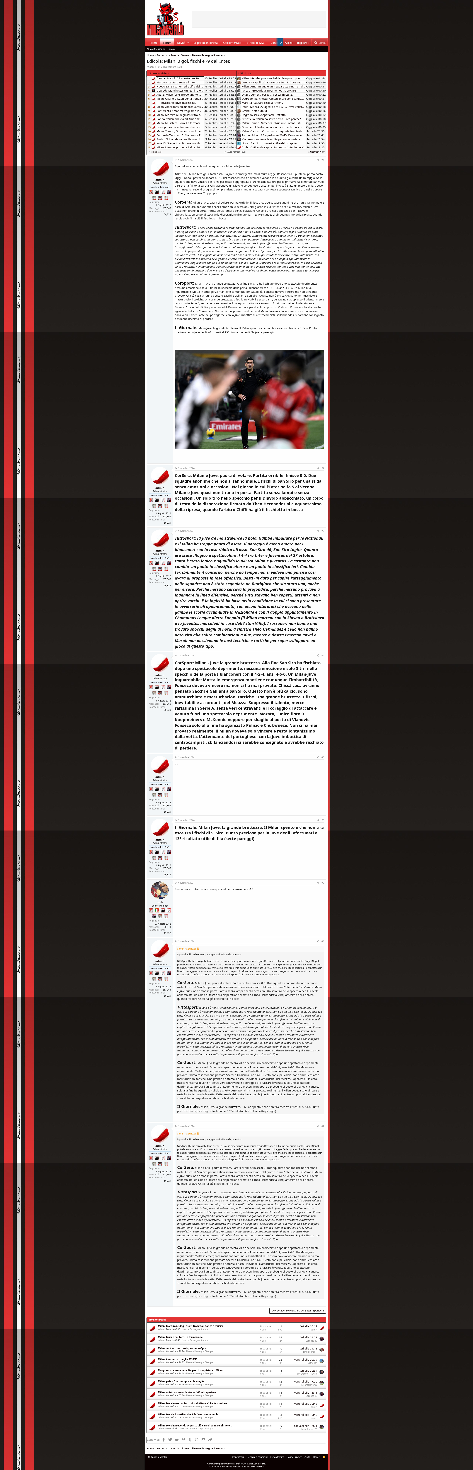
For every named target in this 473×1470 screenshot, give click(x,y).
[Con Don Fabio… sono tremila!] (169, 192)
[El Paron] (157, 192)
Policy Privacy (294, 1457)
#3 (322, 530)
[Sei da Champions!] (163, 192)
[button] (188, 42)
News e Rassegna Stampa (195, 1329)
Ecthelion (312, 1362)
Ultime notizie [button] (157, 73)
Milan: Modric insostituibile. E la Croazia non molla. (188, 1414)
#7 (322, 882)
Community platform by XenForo (236, 1463)
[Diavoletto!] (151, 192)
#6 (322, 820)
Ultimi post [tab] (245, 73)
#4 (322, 655)
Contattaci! (238, 1457)
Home (153, 42)
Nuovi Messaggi (156, 49)
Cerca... (171, 49)
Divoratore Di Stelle (307, 1374)
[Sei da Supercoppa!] (154, 198)
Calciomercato (232, 42)
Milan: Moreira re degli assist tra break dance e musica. (191, 1326)
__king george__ (309, 1351)
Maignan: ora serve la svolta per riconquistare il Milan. (190, 1370)
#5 (322, 757)
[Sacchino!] (160, 198)
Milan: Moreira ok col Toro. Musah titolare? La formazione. (193, 1403)
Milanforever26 (309, 1384)
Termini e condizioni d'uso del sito (265, 1457)
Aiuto (307, 1457)
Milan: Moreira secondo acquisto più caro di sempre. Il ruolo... (195, 1425)
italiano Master (158, 1457)
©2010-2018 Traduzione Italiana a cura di (237, 1466)
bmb (160, 902)
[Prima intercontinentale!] (166, 198)
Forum (167, 42)
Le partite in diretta (205, 42)
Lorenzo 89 (311, 1340)
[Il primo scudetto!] (157, 910)
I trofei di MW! (256, 42)
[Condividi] (318, 160)
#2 (322, 468)
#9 (322, 1126)
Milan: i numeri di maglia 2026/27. (178, 1359)
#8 (322, 941)
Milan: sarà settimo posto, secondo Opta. (182, 1348)
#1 (322, 159)
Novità (181, 42)
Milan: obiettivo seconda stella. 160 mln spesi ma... (188, 1392)
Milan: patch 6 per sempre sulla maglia (181, 1381)
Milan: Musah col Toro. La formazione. (180, 1337)
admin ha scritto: (186, 948)
